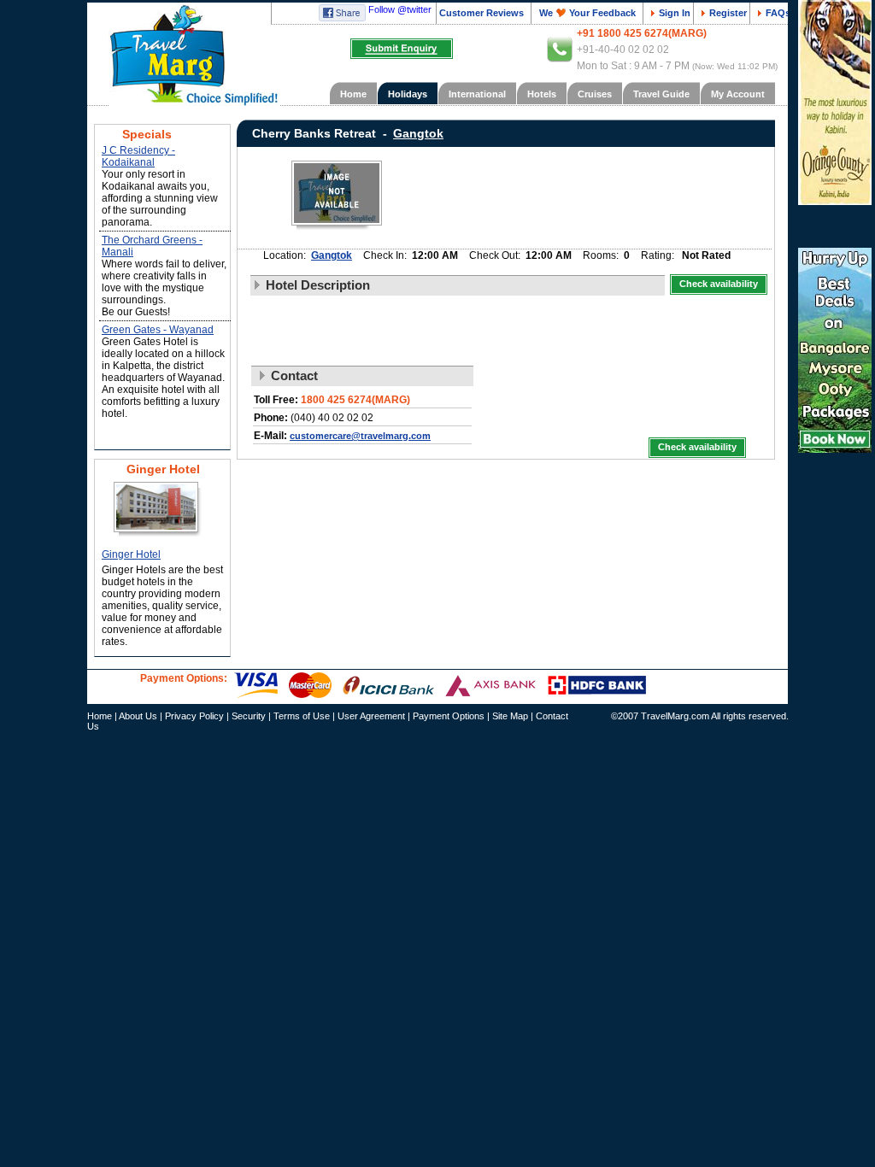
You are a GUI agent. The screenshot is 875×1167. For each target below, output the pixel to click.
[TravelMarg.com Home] (183, 59)
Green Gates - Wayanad (158, 330)
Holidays (407, 94)
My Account (738, 94)
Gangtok (331, 255)
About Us (138, 716)
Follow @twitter (400, 9)
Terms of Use (301, 716)
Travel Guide (661, 94)
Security (249, 716)
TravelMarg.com (675, 716)
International (477, 94)
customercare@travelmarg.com (360, 436)
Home (353, 94)
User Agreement (371, 716)
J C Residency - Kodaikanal (138, 156)
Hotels (541, 94)
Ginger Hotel (131, 554)
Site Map (510, 716)
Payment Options (448, 716)
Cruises (595, 94)
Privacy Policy (194, 716)
